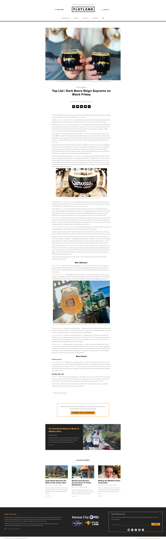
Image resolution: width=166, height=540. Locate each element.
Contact (85, 18)
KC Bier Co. (60, 120)
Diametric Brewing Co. (67, 227)
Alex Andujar (83, 101)
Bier (55, 377)
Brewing (61, 335)
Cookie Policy (151, 538)
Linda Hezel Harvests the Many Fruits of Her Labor (55, 481)
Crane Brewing (64, 209)
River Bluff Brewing (64, 124)
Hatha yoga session (91, 377)
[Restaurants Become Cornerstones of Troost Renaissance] (83, 471)
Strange (54, 335)
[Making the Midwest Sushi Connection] (109, 471)
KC (53, 377)
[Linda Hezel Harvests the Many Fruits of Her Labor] (56, 471)
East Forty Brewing (56, 218)
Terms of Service (157, 538)
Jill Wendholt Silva (51, 485)
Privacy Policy (146, 538)
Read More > (48, 496)
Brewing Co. (60, 274)
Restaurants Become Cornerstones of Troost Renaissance (81, 482)
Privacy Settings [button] (140, 538)
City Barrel (85, 133)
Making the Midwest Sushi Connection (109, 481)
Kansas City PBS (13, 517)
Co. (57, 377)
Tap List (65, 393)
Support (95, 18)
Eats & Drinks (81, 87)
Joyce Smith (76, 487)
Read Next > (52, 444)
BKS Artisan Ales (56, 265)
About (76, 18)
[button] (70, 18)
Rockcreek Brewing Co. (58, 362)
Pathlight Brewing (93, 145)
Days (57, 335)
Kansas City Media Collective (30, 523)
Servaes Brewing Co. (78, 156)
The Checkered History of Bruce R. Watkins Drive (64, 430)
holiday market (73, 366)
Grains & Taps (55, 227)
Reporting (65, 18)
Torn (53, 274)
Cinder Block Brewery (66, 202)
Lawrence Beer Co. (57, 344)
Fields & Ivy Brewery (72, 245)
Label (55, 274)
